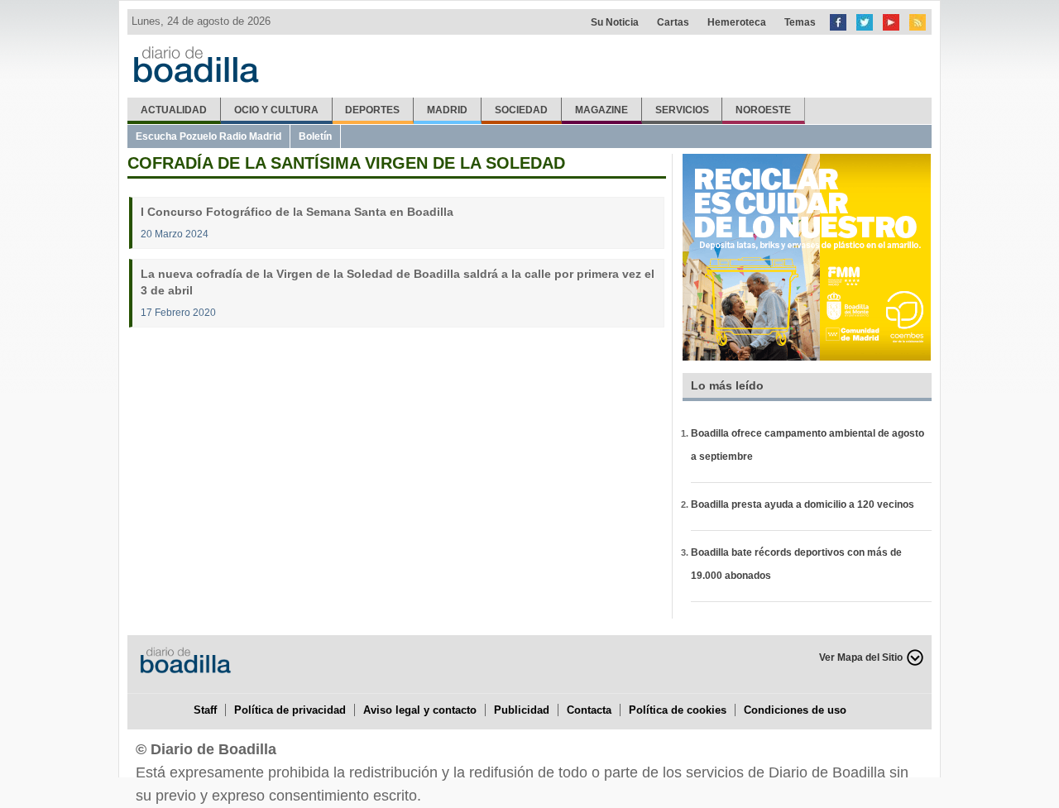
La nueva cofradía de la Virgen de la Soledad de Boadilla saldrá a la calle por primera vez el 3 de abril (397, 282)
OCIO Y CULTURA (276, 110)
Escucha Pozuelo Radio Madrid (208, 136)
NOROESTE (763, 110)
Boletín (315, 136)
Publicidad (521, 710)
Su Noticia (615, 22)
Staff (205, 710)
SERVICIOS (682, 110)
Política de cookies (677, 710)
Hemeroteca (736, 22)
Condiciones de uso (795, 710)
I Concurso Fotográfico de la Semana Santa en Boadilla (297, 211)
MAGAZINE (601, 110)
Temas (800, 22)
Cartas (673, 22)
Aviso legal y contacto (420, 710)
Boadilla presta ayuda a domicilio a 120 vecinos (802, 504)
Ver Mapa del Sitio (861, 657)
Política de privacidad (290, 710)
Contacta (589, 710)
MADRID (447, 110)
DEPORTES (372, 110)
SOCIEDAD (521, 110)
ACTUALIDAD (174, 110)
